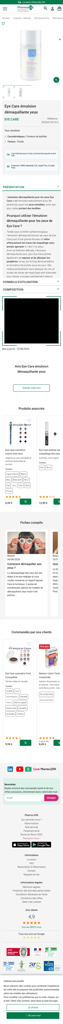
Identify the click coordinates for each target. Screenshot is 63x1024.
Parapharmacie (31, 830)
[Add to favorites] (29, 420)
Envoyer (51, 797)
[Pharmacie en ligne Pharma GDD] (24, 9)
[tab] (17, 85)
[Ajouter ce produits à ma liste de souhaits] (3, 23)
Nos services (31, 827)
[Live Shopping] (28, 769)
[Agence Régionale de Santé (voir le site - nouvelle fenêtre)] (35, 966)
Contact (32, 870)
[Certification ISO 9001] (18, 952)
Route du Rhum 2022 (31, 834)
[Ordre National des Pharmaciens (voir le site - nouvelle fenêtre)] (21, 966)
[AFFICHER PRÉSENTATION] (58, 187)
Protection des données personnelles (31, 890)
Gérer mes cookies (31, 901)
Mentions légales (31, 887)
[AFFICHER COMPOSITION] (58, 289)
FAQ (31, 863)
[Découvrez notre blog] (44, 769)
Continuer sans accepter (14, 981)
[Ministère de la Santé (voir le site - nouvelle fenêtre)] (37, 952)
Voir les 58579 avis (31, 927)
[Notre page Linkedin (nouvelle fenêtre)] (10, 769)
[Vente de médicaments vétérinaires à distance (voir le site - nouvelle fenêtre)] (9, 966)
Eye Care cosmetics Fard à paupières (18, 675)
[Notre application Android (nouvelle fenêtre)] (41, 845)
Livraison (31, 859)
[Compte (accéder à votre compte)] (52, 8)
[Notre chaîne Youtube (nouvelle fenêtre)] (19, 769)
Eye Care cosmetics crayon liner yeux (15, 452)
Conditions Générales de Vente (31, 894)
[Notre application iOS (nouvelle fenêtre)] (21, 845)
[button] (5, 9)
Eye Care (12, 119)
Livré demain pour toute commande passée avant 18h (33, 154)
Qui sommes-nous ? (31, 819)
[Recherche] (45, 9)
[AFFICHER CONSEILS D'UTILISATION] (58, 281)
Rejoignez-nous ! (31, 838)
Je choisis (33, 1007)
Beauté (11, 555)
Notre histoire (31, 823)
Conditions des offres (31, 898)
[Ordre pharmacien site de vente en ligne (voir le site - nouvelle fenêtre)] (51, 952)
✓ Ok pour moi (33, 1015)
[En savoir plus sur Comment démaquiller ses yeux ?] (26, 542)
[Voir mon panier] (59, 8)
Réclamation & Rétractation (31, 867)
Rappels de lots (31, 874)
